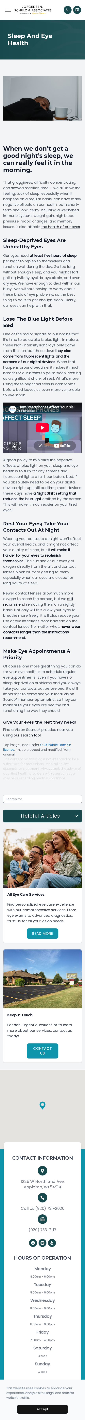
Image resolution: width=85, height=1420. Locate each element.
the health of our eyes (60, 226)
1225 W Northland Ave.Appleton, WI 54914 (43, 1184)
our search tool (27, 735)
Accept (42, 1409)
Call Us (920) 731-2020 (42, 1208)
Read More (42, 933)
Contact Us (42, 1051)
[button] (8, 10)
